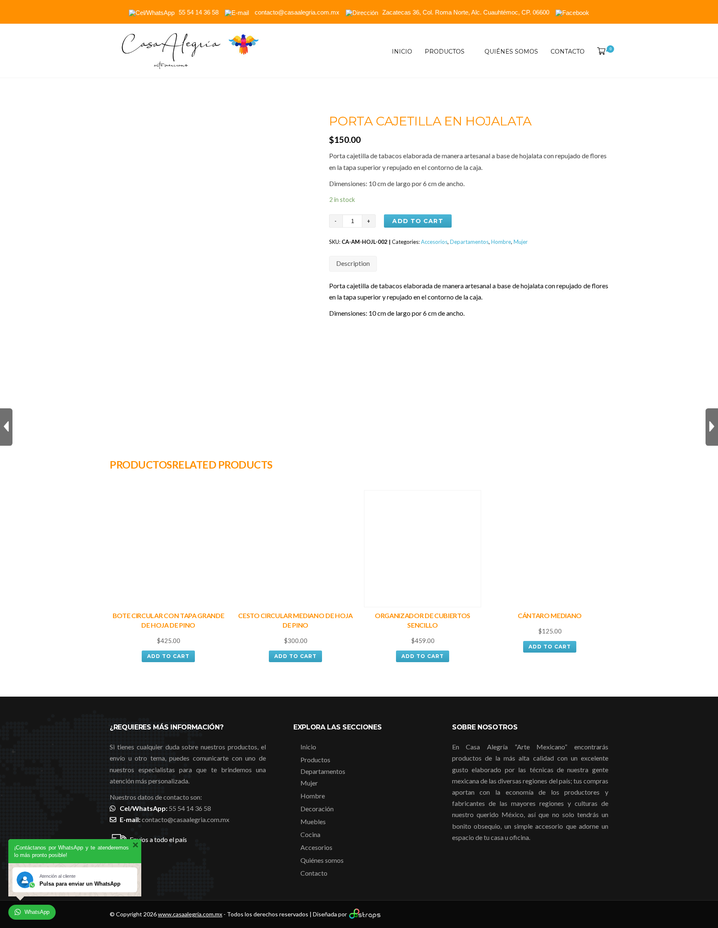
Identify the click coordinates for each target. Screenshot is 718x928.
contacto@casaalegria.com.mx (185, 819)
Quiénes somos (511, 51)
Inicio (402, 51)
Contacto (568, 51)
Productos (445, 51)
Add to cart (417, 221)
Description (353, 263)
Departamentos (469, 241)
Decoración (317, 809)
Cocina (310, 834)
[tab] (353, 263)
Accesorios (434, 241)
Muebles (313, 821)
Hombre (501, 241)
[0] (599, 51)
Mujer (521, 241)
